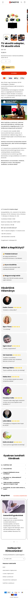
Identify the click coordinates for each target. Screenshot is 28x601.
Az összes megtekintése (20, 495)
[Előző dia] (1, 37)
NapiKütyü (16, 597)
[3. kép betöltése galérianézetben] (21, 37)
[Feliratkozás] (23, 558)
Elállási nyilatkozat (8, 576)
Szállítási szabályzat (8, 583)
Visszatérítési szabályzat (10, 580)
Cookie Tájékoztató (8, 573)
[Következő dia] (26, 37)
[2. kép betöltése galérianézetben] (14, 37)
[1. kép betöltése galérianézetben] (6, 37)
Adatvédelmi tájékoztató (10, 570)
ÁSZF (4, 567)
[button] (2, 2)
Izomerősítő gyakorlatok (13, 515)
